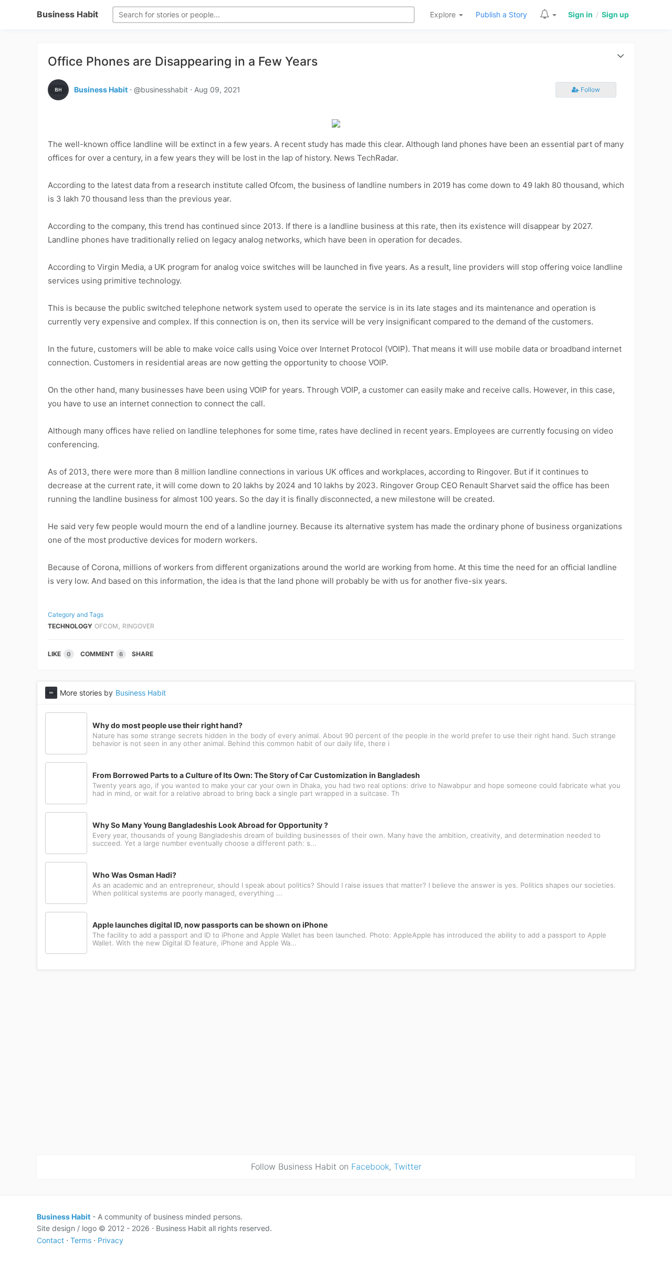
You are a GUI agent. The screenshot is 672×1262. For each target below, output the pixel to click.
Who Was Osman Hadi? (134, 875)
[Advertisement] (336, 1060)
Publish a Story (501, 14)
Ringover (138, 626)
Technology (70, 626)
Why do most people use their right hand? (167, 725)
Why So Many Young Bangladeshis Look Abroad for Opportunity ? (210, 825)
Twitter (408, 1166)
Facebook (370, 1166)
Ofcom (106, 626)
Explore (444, 14)
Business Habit (67, 14)
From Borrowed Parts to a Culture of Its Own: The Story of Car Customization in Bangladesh (256, 775)
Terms (80, 1240)
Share (142, 654)
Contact (50, 1240)
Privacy (110, 1240)
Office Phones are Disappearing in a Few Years (183, 61)
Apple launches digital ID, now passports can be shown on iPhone (210, 925)
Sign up (615, 14)
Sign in (580, 14)
